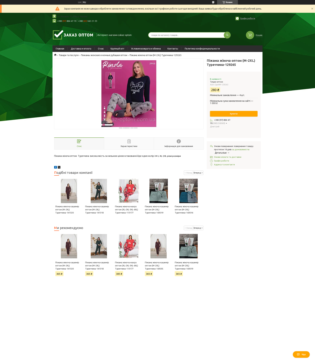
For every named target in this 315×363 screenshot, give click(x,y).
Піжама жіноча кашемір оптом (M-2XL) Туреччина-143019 (157, 209)
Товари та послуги (69, 55)
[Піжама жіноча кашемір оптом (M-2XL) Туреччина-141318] (99, 191)
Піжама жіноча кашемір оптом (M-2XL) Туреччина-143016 (187, 209)
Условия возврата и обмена (146, 49)
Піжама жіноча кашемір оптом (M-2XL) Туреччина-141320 (67, 209)
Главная (60, 49)
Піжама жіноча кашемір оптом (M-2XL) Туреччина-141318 (97, 209)
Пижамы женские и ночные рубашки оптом (104, 55)
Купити (234, 113)
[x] (59, 167)
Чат (304, 354)
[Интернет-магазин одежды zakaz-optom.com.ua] (73, 35)
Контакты (173, 49)
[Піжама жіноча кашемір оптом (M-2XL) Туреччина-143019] (158, 191)
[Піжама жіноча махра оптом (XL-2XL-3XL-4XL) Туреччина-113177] (128, 191)
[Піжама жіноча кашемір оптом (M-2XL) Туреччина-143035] (158, 246)
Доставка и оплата (81, 49)
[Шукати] (227, 35)
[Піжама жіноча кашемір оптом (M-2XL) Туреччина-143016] (188, 191)
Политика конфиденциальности (202, 49)
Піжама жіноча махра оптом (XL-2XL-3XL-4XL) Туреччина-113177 (126, 209)
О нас (101, 49)
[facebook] (55, 167)
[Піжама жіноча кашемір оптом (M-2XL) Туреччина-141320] (69, 191)
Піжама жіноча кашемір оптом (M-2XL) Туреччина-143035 (157, 265)
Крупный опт (117, 49)
